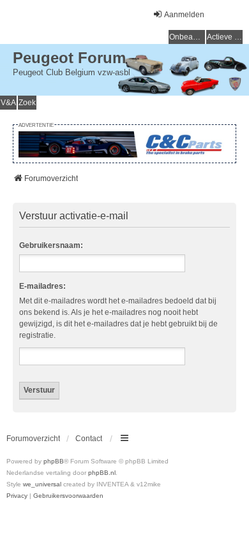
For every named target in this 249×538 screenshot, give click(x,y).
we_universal (42, 484)
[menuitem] (16, 496)
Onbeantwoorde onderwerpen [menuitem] (187, 37)
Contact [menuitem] (88, 438)
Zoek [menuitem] (27, 102)
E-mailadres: (42, 286)
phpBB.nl (102, 472)
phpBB (53, 461)
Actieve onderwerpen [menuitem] (225, 37)
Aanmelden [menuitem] (184, 14)
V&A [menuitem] (8, 102)
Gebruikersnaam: (51, 245)
